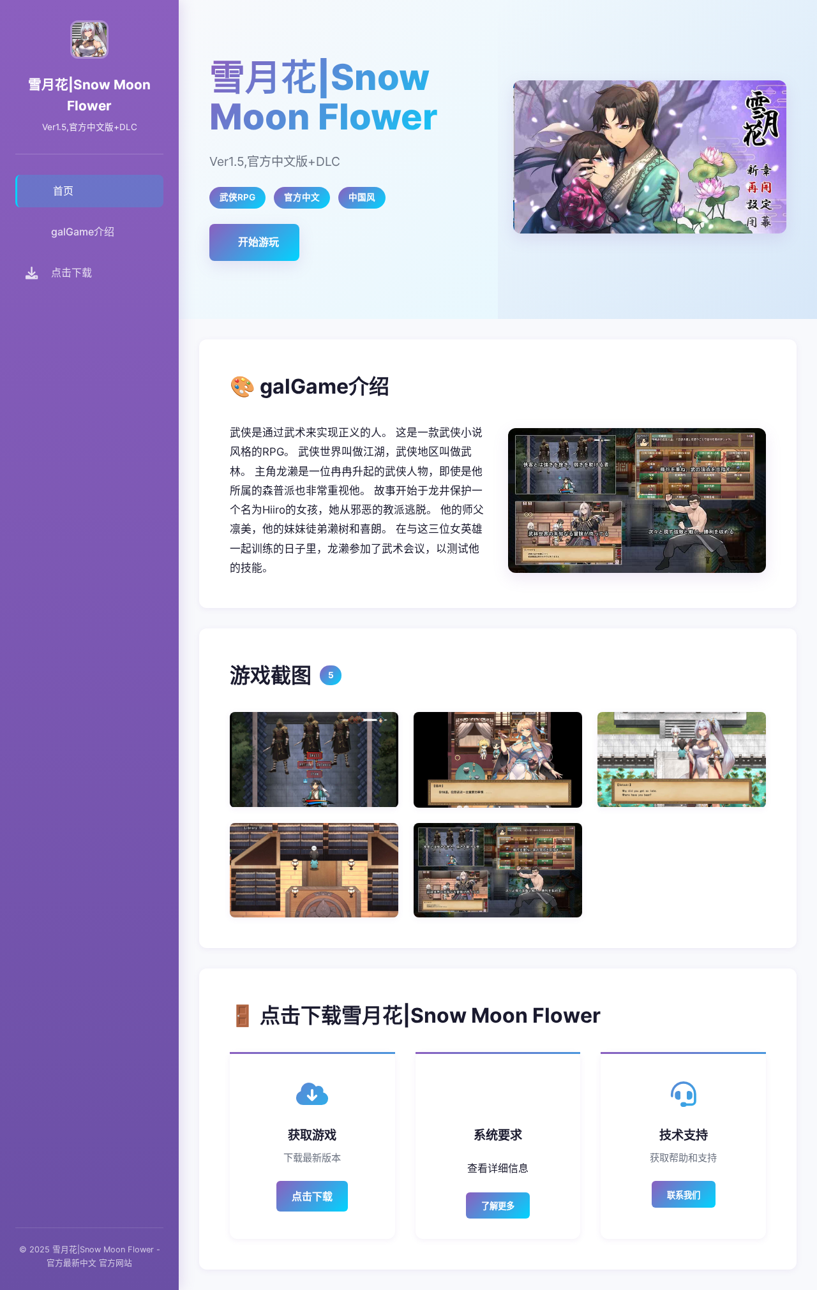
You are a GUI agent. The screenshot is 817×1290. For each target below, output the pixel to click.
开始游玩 (258, 241)
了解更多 (497, 1206)
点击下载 (312, 1196)
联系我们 (683, 1195)
